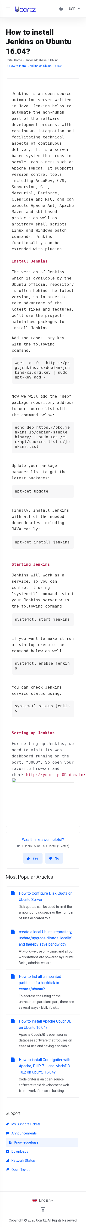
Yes (35, 858)
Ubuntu (54, 60)
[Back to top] (43, 1209)
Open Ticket (20, 1170)
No (57, 858)
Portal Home (14, 60)
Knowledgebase (36, 60)
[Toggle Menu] (7, 9)
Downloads (19, 1151)
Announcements (24, 1133)
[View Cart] (62, 9)
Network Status (23, 1160)
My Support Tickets (26, 1124)
